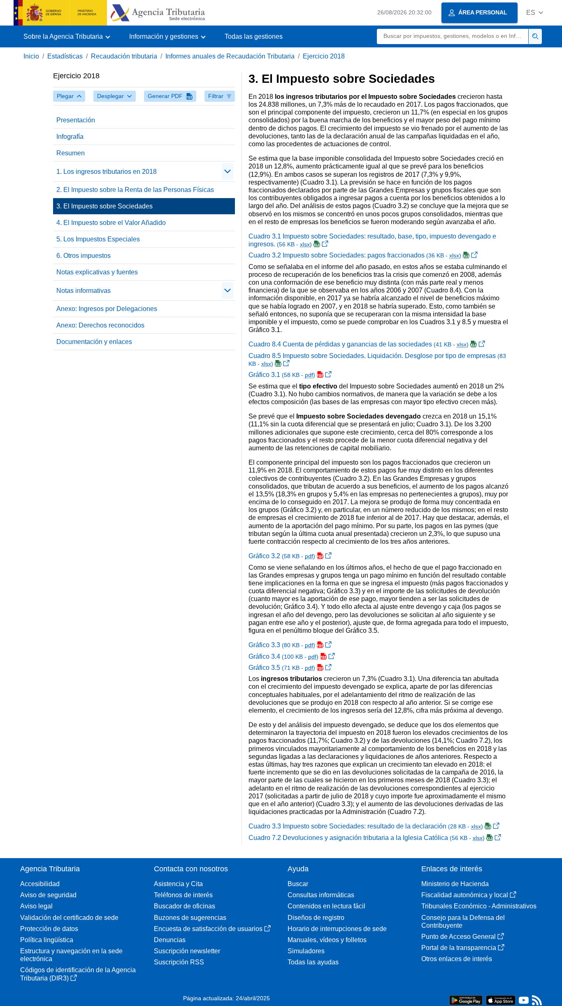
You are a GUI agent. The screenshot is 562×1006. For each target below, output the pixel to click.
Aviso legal (36, 906)
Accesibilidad (40, 883)
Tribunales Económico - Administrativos (478, 906)
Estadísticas (65, 56)
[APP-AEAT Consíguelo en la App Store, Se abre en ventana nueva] (501, 999)
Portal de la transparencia (458, 947)
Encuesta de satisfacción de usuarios (208, 928)
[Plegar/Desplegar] (227, 171)
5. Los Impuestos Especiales (98, 239)
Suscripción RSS (179, 962)
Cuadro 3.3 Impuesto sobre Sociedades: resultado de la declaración (365, 826)
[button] (534, 12)
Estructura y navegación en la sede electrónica (71, 955)
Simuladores (306, 951)
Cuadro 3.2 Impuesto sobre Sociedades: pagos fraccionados (354, 255)
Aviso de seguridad (48, 894)
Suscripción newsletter (187, 951)
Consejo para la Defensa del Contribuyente (463, 921)
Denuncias (170, 939)
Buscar (298, 883)
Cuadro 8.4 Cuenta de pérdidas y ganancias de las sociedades (358, 344)
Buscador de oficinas (184, 906)
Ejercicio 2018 (324, 56)
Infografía (70, 136)
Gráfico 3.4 (283, 656)
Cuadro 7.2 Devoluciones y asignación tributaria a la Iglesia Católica (366, 837)
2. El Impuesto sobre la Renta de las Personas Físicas (135, 189)
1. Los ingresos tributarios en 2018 (106, 171)
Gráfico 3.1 (281, 374)
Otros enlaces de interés (456, 958)
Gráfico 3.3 (281, 644)
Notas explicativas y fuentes (97, 272)
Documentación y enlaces (94, 341)
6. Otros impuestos (83, 255)
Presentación (75, 120)
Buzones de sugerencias (190, 917)
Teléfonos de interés (183, 894)
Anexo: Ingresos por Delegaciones (106, 308)
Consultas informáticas (321, 894)
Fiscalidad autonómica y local (464, 894)
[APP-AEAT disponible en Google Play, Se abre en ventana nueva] (466, 999)
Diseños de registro (316, 917)
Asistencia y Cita (178, 883)
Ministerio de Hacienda (455, 883)
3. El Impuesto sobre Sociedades (104, 206)
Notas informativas (83, 290)
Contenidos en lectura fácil (326, 906)
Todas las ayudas (313, 962)
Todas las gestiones (254, 36)
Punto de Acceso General (458, 936)
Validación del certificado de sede (69, 917)
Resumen (70, 153)
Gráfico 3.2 (281, 555)
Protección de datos (49, 928)
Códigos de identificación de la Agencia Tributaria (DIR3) (78, 973)
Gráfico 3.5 (281, 667)
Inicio (31, 56)
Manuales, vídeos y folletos (327, 939)
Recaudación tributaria (124, 56)
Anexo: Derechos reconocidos (100, 325)
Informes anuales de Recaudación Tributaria (230, 56)
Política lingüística (46, 939)
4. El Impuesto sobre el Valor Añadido (111, 222)
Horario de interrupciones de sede (337, 928)
